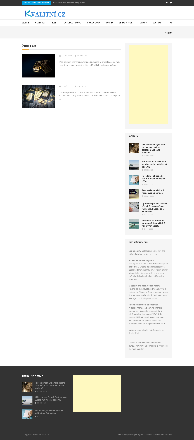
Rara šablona (146, 434)
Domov (143, 23)
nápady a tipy (155, 251)
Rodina (109, 23)
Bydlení (25, 23)
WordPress (167, 434)
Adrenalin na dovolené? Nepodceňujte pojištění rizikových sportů (153, 223)
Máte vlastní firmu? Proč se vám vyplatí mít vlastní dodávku (154, 164)
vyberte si (163, 346)
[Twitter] (171, 3)
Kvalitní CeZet (43, 434)
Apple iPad (134, 333)
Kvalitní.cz (82, 56)
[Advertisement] (148, 84)
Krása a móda (93, 23)
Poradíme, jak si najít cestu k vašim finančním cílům (153, 179)
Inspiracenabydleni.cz (147, 273)
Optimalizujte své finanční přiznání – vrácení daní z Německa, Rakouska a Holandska (154, 207)
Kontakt (157, 23)
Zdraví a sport (126, 23)
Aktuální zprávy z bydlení (36, 3)
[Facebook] (167, 3)
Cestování (40, 23)
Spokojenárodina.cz (150, 298)
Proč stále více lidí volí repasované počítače (153, 191)
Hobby (54, 23)
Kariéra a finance (72, 23)
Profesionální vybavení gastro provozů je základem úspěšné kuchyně (153, 148)
